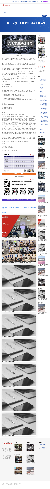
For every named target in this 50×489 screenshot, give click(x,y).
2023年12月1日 (17, 455)
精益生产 (20, 9)
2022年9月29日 (40, 47)
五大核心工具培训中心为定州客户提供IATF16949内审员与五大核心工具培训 (19, 453)
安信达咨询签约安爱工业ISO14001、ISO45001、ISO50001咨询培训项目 (42, 228)
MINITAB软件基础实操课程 (44, 122)
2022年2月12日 (40, 278)
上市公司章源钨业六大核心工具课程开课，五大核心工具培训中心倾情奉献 (15, 237)
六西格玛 (16, 9)
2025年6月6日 (17, 478)
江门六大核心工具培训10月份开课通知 (8, 336)
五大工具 (6, 9)
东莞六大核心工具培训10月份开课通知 (8, 386)
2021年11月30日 (41, 171)
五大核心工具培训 (43, 79)
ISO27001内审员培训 (43, 104)
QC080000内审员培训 (43, 108)
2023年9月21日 (29, 466)
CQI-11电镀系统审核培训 (44, 116)
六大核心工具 (33, 25)
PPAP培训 (41, 85)
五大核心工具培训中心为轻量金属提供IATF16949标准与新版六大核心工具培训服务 (16, 262)
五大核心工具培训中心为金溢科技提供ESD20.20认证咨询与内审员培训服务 (19, 475)
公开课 (34, 9)
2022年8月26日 (40, 148)
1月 (16, 25)
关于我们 (4, 12)
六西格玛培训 (42, 444)
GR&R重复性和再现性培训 (44, 128)
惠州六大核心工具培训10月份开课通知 (8, 361)
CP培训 (41, 89)
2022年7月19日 (40, 205)
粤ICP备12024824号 (5, 484)
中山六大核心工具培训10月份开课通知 (8, 311)
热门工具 (11, 9)
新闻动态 (42, 9)
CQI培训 (41, 91)
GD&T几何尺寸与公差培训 (44, 125)
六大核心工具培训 (26, 25)
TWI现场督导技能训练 (43, 112)
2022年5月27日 (40, 182)
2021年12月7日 (40, 267)
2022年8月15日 (40, 289)
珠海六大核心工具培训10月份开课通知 (8, 435)
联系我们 (44, 15)
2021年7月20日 (17, 466)
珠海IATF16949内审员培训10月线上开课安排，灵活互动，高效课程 (31, 463)
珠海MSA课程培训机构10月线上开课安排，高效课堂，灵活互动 (43, 253)
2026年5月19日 (40, 243)
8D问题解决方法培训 (43, 96)
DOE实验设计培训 (43, 95)
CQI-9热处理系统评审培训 (44, 114)
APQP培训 (41, 83)
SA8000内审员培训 (43, 109)
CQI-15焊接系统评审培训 (44, 117)
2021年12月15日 (41, 217)
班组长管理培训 (42, 132)
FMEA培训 (41, 84)
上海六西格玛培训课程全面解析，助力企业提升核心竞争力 (42, 240)
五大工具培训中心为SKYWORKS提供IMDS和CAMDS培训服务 (42, 70)
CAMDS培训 (42, 93)
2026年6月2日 (40, 303)
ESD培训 (41, 129)
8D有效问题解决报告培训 (43, 452)
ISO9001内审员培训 (43, 99)
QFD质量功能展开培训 (43, 97)
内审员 (30, 9)
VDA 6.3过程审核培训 (43, 119)
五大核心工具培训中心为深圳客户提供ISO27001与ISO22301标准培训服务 (42, 57)
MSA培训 (41, 87)
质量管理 (25, 9)
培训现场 (38, 9)
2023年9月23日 (40, 255)
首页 (2, 9)
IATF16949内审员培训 (43, 107)
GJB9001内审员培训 (43, 101)
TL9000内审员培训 (43, 111)
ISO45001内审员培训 (43, 105)
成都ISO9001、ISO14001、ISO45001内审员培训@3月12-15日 (43, 215)
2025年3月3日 (40, 60)
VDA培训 (41, 88)
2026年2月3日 (40, 230)
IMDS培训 (41, 92)
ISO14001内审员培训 (43, 103)
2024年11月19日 (11, 25)
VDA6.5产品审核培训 (43, 120)
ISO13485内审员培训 (43, 100)
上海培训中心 (19, 25)
